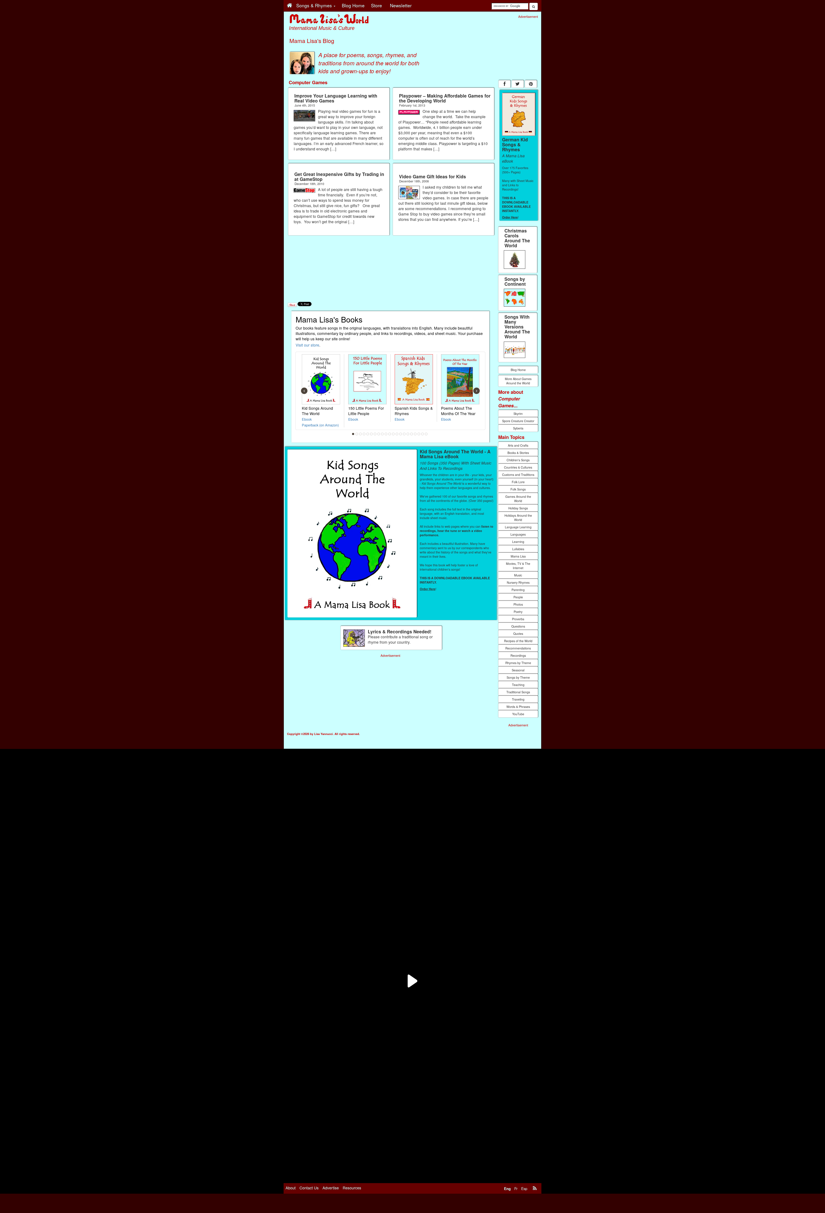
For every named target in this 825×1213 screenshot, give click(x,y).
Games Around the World (518, 498)
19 (419, 434)
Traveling (518, 699)
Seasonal (518, 670)
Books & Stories (518, 453)
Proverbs (518, 619)
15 (404, 434)
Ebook (307, 419)
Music (518, 575)
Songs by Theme (518, 677)
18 (415, 434)
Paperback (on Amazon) (320, 425)
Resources (352, 1187)
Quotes (518, 633)
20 (423, 434)
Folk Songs (518, 489)
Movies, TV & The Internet (518, 565)
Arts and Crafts (518, 445)
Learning (518, 541)
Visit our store (307, 345)
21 (426, 434)
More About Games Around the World (518, 381)
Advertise (330, 1187)
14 (401, 434)
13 (397, 434)
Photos (518, 604)
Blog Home (518, 370)
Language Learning (518, 527)
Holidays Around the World (518, 517)
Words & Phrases (518, 706)
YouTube (518, 714)
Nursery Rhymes (518, 582)
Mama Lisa (518, 556)
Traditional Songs (518, 692)
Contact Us (309, 1187)
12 (393, 434)
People (518, 597)
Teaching (518, 685)
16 (408, 434)
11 (390, 434)
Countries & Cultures (518, 467)
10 (386, 434)
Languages (518, 534)
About (291, 1187)
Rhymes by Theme (518, 663)
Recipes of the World (518, 641)
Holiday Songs (518, 508)
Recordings (518, 655)
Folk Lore (518, 482)
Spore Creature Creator (518, 421)
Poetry (518, 612)
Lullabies (518, 549)
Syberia (518, 428)
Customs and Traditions (518, 474)
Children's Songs (518, 460)
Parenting (518, 590)
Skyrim (518, 413)
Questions (518, 626)
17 (412, 434)
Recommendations (518, 648)
